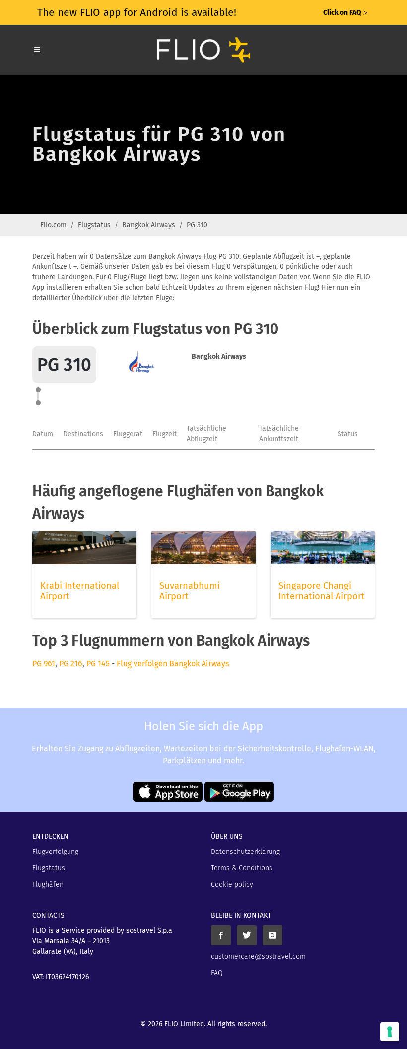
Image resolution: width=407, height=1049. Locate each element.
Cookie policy (232, 884)
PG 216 (70, 663)
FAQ (217, 973)
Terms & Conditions (241, 868)
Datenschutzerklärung (245, 852)
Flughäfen (48, 884)
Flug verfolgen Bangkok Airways (173, 663)
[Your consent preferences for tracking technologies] (389, 1031)
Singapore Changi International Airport (321, 591)
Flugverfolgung (55, 852)
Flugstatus (94, 225)
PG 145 (98, 663)
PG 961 (43, 663)
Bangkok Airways (148, 225)
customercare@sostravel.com (258, 956)
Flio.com (53, 225)
